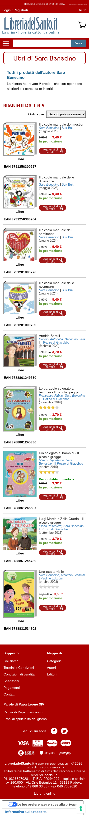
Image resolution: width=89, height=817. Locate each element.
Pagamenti (12, 688)
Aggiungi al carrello (52, 151)
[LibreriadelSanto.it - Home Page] (30, 25)
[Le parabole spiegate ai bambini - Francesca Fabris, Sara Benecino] (20, 408)
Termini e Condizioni (19, 668)
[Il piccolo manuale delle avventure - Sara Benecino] (20, 297)
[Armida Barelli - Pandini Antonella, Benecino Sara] (20, 350)
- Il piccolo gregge (59, 390)
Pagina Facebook (54, 731)
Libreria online (44, 793)
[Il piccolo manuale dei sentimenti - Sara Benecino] (20, 244)
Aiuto (82, 10)
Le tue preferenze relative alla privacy (47, 804)
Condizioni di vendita (19, 674)
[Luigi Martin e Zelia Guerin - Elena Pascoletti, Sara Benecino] (20, 533)
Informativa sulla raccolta (26, 812)
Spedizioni (11, 681)
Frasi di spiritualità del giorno (25, 719)
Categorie (54, 661)
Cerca (78, 43)
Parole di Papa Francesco (23, 712)
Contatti (9, 694)
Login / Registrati (15, 10)
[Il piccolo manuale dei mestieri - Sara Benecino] (20, 139)
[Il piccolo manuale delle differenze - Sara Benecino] (20, 192)
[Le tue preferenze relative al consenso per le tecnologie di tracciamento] (80, 808)
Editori (51, 674)
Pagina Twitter (64, 731)
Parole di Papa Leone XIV (24, 704)
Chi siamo (11, 661)
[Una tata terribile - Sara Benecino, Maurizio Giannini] (20, 594)
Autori (51, 668)
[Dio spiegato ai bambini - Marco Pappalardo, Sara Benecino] (20, 474)
